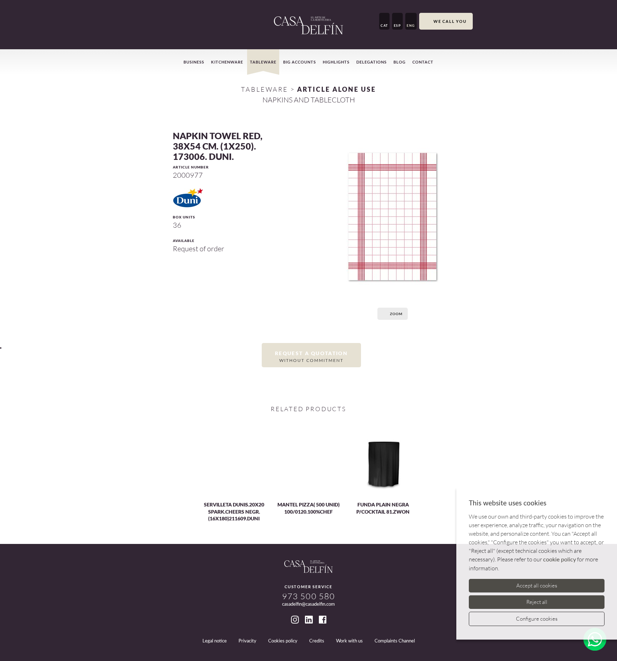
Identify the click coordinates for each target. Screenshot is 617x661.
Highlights (336, 62)
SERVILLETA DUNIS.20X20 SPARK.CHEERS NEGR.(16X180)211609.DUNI (234, 511)
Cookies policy (282, 641)
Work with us (349, 641)
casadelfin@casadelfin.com (308, 604)
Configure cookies (536, 618)
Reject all (536, 602)
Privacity (247, 641)
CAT (384, 25)
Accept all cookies (536, 585)
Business (194, 62)
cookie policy (559, 559)
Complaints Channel (395, 641)
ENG (411, 25)
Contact (422, 62)
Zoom (396, 314)
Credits (316, 641)
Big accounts (299, 62)
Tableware (263, 62)
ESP (397, 25)
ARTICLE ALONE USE (336, 89)
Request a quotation (311, 356)
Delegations (371, 62)
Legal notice (214, 641)
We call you (450, 21)
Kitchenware (227, 62)
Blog (399, 62)
